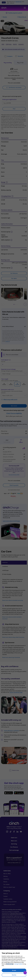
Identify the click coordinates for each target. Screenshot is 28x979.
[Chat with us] (25, 972)
